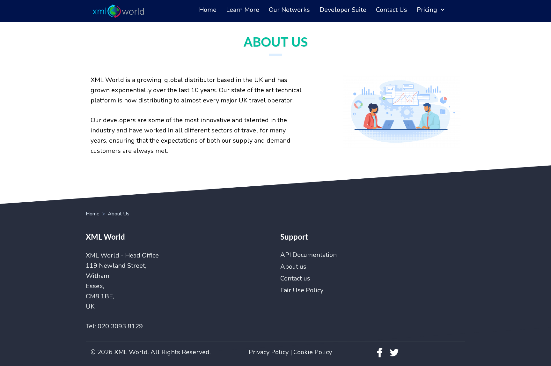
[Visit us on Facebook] (380, 355)
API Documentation (308, 254)
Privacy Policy (269, 352)
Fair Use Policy (301, 290)
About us (293, 266)
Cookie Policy (312, 352)
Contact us (295, 278)
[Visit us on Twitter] (394, 355)
